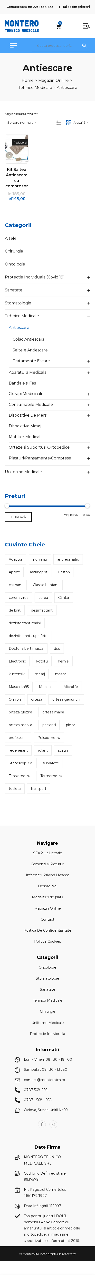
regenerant (18, 750)
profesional (18, 737)
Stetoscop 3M (21, 763)
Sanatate (13, 290)
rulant (43, 750)
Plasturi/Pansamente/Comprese (40, 458)
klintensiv (17, 674)
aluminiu (40, 559)
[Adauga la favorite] (21, 149)
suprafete (51, 763)
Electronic (17, 661)
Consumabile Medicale (31, 404)
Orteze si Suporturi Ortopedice (39, 447)
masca (60, 674)
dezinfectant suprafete (28, 636)
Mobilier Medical (24, 436)
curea (43, 597)
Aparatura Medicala (28, 372)
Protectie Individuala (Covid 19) (35, 277)
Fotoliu (42, 661)
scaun (63, 750)
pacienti (49, 725)
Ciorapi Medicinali (25, 393)
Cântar (63, 597)
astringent (39, 572)
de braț (15, 610)
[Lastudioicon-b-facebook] (42, 1124)
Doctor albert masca (26, 648)
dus (57, 648)
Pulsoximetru (49, 737)
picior (70, 725)
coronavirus (18, 597)
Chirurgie (14, 251)
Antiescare (19, 327)
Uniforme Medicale (23, 471)
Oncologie (15, 264)
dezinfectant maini (25, 623)
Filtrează (18, 517)
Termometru (51, 776)
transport (38, 788)
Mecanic (46, 687)
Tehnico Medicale (22, 315)
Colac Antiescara (28, 339)
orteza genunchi (66, 699)
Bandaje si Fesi (23, 383)
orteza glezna (20, 712)
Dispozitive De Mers (28, 415)
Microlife (71, 687)
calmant (16, 585)
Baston (64, 572)
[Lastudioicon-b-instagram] (53, 1124)
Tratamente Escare (31, 361)
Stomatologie (18, 303)
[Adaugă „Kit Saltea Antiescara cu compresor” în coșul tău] (11, 149)
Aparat (14, 572)
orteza (36, 699)
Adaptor (15, 559)
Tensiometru (19, 776)
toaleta (15, 788)
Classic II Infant (46, 585)
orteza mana (53, 712)
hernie (63, 661)
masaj (40, 674)
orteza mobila (20, 725)
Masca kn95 (19, 687)
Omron (15, 699)
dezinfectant (42, 610)
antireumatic (68, 559)
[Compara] (16, 159)
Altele (11, 238)
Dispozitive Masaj (25, 426)
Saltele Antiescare (30, 350)
